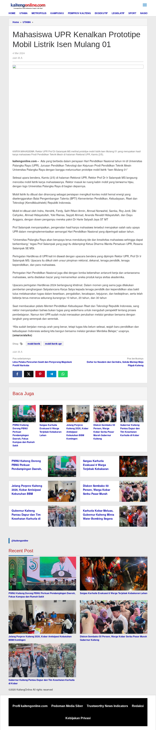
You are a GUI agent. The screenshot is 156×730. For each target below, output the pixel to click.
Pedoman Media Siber (67, 706)
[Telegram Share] (51, 374)
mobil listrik (34, 343)
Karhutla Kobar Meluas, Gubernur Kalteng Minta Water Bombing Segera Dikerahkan (98, 516)
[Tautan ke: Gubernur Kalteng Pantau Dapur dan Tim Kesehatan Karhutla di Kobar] (42, 660)
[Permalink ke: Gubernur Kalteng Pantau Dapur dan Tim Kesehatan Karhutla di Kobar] (131, 413)
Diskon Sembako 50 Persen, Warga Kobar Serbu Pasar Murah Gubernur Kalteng (104, 431)
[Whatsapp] (63, 374)
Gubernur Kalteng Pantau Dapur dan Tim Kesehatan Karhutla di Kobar (130, 430)
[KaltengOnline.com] (28, 5)
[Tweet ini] (28, 374)
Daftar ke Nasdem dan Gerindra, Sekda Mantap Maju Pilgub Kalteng (115, 362)
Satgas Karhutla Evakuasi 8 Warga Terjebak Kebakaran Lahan (50, 430)
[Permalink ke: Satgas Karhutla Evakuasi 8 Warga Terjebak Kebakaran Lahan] (51, 413)
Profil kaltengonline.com (30, 706)
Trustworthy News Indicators (107, 706)
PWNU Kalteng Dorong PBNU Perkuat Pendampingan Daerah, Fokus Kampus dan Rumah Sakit (24, 435)
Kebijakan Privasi (78, 718)
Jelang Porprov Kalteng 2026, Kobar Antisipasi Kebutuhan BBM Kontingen (27, 492)
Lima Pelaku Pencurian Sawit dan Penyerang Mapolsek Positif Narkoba (42, 362)
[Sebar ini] (17, 374)
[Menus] (144, 5)
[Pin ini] (40, 374)
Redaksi (138, 706)
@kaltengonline (19, 540)
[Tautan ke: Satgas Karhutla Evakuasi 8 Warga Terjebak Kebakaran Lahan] (113, 573)
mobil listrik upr (53, 343)
